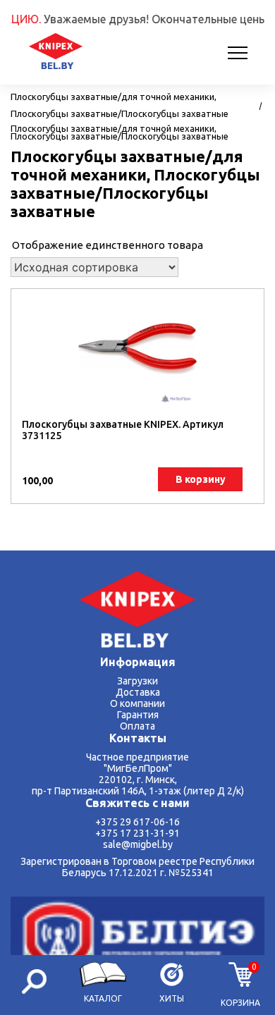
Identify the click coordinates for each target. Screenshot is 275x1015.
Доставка (138, 692)
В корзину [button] (201, 479)
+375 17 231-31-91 (137, 833)
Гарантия (138, 714)
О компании (137, 703)
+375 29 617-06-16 (137, 822)
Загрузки (137, 681)
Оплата (137, 726)
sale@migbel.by (138, 844)
